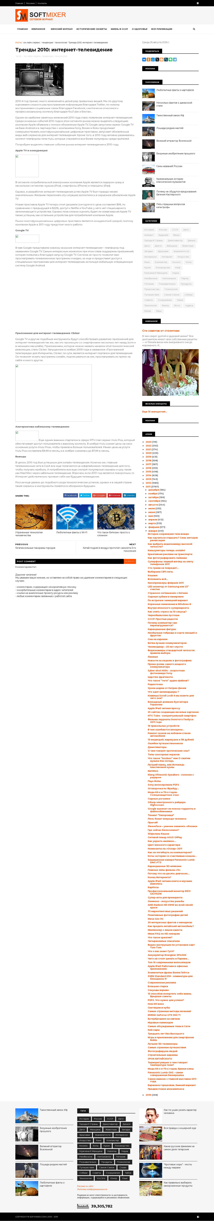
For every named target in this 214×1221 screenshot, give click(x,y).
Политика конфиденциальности (92, 1189)
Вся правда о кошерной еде (180, 1128)
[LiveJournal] (166, 59)
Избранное (38, 29)
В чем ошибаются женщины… (166, 729)
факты (165, 305)
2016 (149, 468)
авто (186, 229)
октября (153, 497)
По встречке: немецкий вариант (168, 600)
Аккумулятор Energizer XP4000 (167, 955)
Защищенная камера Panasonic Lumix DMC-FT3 (171, 861)
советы (148, 300)
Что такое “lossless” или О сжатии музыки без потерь (169, 759)
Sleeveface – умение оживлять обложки (172, 826)
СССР (175, 229)
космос (176, 262)
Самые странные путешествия (167, 1047)
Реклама (30, 3)
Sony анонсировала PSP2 (163, 784)
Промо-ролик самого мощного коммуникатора (167, 665)
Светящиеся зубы (159, 1007)
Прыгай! (153, 822)
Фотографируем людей (162, 1051)
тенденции (47, 42)
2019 (149, 456)
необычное (150, 278)
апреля (153, 519)
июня (152, 512)
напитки (111, 1151)
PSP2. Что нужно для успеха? (166, 1000)
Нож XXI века (156, 1003)
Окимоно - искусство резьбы (166, 901)
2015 (149, 471)
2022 (149, 445)
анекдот (149, 235)
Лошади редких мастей (169, 128)
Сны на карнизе (157, 639)
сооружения (165, 300)
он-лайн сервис (31, 42)
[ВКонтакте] (144, 59)
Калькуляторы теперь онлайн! (166, 550)
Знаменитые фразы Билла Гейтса (168, 972)
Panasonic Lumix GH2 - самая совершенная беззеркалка (166, 1074)
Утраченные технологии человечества (29, 534)
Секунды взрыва (158, 990)
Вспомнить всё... (158, 579)
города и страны (153, 240)
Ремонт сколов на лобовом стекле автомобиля (169, 734)
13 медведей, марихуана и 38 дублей (171, 739)
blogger (129, 561)
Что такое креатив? (160, 937)
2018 (149, 460)
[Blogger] (162, 59)
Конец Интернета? (159, 877)
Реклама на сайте (85, 1186)
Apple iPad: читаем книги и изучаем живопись (170, 882)
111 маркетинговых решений (165, 911)
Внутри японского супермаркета (168, 608)
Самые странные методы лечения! (169, 1011)
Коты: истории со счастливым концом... (172, 856)
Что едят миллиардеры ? (163, 691)
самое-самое (171, 294)
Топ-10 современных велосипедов (169, 962)
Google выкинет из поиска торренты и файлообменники (172, 810)
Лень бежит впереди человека (167, 818)
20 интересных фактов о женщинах (170, 922)
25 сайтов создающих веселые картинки (173, 712)
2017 (149, 464)
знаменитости (181, 251)
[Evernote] (170, 59)
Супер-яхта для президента (165, 897)
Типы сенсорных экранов (164, 754)
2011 (148, 486)
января (153, 530)
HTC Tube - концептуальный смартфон (172, 715)
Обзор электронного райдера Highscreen (166, 803)
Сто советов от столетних (161, 330)
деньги (191, 240)
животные (187, 246)
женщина (172, 246)
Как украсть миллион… (162, 841)
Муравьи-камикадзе (160, 1022)
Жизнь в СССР (119, 29)
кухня (147, 267)
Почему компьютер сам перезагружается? (162, 624)
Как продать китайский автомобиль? (171, 926)
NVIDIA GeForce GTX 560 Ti (164, 1015)
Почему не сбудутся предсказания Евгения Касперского (176, 193)
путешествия (151, 294)
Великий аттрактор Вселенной (173, 140)
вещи (176, 235)
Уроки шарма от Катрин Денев (167, 688)
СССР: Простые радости (163, 619)
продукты (186, 284)
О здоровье (139, 29)
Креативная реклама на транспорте (170, 554)
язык (159, 311)
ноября (153, 493)
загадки (148, 251)
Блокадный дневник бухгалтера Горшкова (168, 703)
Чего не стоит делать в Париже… (168, 958)
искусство (183, 256)
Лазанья (153, 656)
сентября (154, 501)
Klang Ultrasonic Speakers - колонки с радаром (171, 776)
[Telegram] (175, 59)
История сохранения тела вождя (168, 534)
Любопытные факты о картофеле (175, 90)
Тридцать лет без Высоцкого (166, 1033)
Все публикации (161, 29)
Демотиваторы (157, 747)
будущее (163, 235)
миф (177, 267)
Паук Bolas (154, 781)
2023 (149, 441)
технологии (61, 42)
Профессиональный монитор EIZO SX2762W (169, 892)
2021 (149, 449)
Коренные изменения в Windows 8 (169, 604)
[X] (157, 59)
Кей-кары (154, 1029)
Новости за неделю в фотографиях (170, 660)
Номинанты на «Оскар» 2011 (165, 848)
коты (188, 262)
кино (147, 262)
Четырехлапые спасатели (164, 941)
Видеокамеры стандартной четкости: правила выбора (171, 651)
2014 (149, 475)
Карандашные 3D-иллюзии (164, 866)
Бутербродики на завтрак (164, 1018)
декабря (154, 489)
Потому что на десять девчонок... (169, 873)
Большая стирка (158, 986)
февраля (154, 527)
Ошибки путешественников (165, 743)
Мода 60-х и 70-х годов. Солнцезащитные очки (163, 793)
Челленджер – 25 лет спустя (165, 646)
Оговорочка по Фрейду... (163, 788)
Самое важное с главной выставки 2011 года (172, 1080)
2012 (149, 483)
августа (153, 504)
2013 (149, 479)
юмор (147, 311)
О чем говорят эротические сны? (169, 750)
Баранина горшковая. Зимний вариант (172, 1085)
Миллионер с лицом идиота (165, 930)
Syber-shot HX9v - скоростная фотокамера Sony (166, 672)
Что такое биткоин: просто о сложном (113, 534)
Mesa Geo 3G (155, 918)
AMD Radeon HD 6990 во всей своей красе (170, 906)
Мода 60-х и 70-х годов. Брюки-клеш (171, 1068)
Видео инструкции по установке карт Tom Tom (171, 946)
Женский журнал (62, 29)
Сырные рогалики (159, 798)
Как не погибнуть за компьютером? (170, 852)
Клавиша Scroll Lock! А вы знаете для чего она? (171, 697)
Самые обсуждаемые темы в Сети (169, 1026)
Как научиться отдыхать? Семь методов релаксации (173, 539)
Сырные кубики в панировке (166, 596)
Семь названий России (169, 166)
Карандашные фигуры (162, 629)
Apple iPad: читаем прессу (164, 708)
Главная (19, 3)
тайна (180, 300)
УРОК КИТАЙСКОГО (160, 1058)
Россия (163, 229)
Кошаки (152, 575)
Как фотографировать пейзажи (167, 558)
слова (123, 1167)
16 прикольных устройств (163, 725)
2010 (149, 1094)
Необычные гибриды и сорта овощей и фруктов (172, 634)
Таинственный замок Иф (170, 115)
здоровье (163, 251)
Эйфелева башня (158, 833)
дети (147, 246)
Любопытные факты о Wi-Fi (71, 532)
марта (152, 523)
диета (158, 246)
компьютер (161, 262)
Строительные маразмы (163, 1055)
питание (149, 284)
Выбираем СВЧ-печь (160, 571)
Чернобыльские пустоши (163, 615)
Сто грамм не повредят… (163, 568)
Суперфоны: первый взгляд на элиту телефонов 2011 (170, 563)
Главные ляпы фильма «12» (164, 870)
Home (18, 42)
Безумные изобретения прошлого (175, 153)
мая (151, 516)
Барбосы (153, 887)
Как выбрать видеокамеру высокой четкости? (170, 545)
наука (175, 273)
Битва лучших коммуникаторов (167, 643)
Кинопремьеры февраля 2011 (166, 582)
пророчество (151, 289)
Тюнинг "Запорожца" (161, 815)
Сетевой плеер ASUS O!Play (165, 837)
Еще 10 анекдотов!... (154, 411)
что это (101, 1178)
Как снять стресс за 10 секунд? (167, 611)
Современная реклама (162, 982)
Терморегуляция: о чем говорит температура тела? (168, 1064)
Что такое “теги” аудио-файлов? (168, 680)
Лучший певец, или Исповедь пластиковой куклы (166, 766)
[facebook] (198, 3)
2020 (149, 453)
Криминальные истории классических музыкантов (170, 180)
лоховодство (163, 267)
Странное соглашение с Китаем (168, 593)
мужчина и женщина (155, 273)
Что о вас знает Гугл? (161, 951)
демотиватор (175, 240)
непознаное (169, 278)
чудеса (189, 305)
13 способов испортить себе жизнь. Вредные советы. (170, 995)
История (149, 229)
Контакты (42, 3)
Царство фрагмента (160, 677)
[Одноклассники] (148, 59)
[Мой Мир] (153, 59)
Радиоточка (155, 684)
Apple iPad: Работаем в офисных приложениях (168, 967)
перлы (184, 278)
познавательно (167, 284)
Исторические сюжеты (91, 29)
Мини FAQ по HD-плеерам (164, 933)
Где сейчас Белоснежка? (163, 830)
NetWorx (153, 771)
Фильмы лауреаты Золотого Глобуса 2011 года (170, 721)
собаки (189, 294)
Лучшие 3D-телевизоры (162, 1043)
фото (177, 305)
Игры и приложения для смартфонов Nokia (171, 1038)
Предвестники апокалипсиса (166, 1089)
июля (151, 508)
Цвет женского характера (164, 845)
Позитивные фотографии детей (168, 915)
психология (171, 289)
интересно (150, 256)
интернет (167, 256)
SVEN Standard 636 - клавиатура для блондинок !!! (170, 977)
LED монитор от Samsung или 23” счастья (168, 588)
